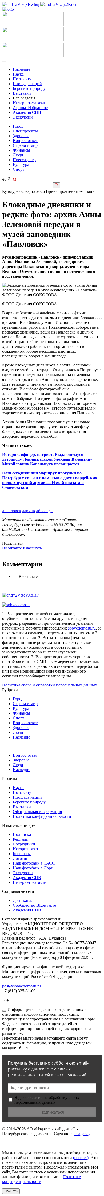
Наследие (21, 69)
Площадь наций (27, 83)
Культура (21, 164)
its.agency (82, 1133)
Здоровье (21, 136)
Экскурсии (23, 117)
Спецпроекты (25, 131)
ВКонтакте (12, 548)
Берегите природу (29, 88)
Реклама (20, 839)
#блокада (44, 511)
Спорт (18, 169)
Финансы (21, 150)
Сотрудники (24, 844)
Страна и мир (25, 145)
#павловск (11, 511)
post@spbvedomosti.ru (21, 986)
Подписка (22, 834)
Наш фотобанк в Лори (33, 868)
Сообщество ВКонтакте (34, 905)
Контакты (22, 853)
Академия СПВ (27, 112)
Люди (18, 155)
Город (18, 126)
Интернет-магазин (29, 103)
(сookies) (81, 1157)
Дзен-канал (23, 900)
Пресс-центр (24, 159)
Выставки (22, 93)
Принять (11, 1191)
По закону (22, 79)
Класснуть (32, 548)
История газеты (27, 849)
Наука (18, 74)
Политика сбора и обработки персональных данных (49, 685)
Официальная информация (37, 811)
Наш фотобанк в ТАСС (34, 863)
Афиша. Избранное (30, 107)
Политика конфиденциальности (42, 816)
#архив (28, 511)
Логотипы (22, 858)
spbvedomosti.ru (82, 628)
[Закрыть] (4, 1011)
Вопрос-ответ (25, 140)
